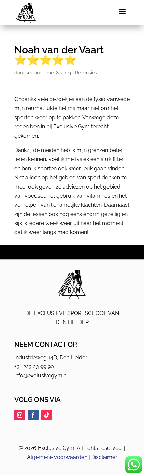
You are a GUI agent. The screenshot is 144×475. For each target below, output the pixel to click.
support (34, 72)
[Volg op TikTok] (46, 415)
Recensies (86, 72)
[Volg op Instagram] (19, 415)
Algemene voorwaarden (57, 457)
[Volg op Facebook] (33, 415)
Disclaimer (104, 457)
